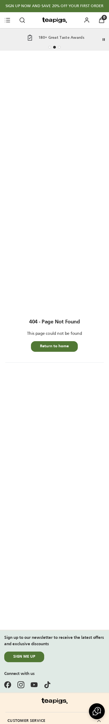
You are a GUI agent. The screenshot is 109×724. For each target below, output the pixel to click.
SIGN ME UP (24, 656)
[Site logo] (54, 20)
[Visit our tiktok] (47, 684)
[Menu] (7, 20)
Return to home (54, 346)
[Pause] (103, 39)
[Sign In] (87, 20)
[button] (96, 711)
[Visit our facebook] (7, 684)
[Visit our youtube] (34, 684)
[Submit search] (22, 20)
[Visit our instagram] (20, 684)
